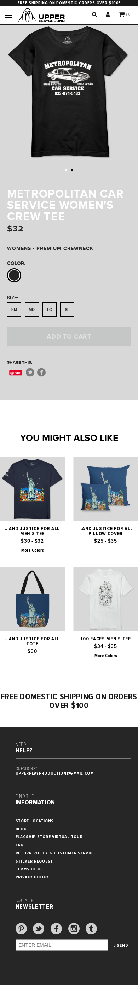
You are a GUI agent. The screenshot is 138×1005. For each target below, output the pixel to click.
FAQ (20, 845)
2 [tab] (72, 170)
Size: (12, 297)
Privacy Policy (32, 877)
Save (18, 373)
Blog (21, 829)
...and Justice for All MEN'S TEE (32, 531)
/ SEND (121, 946)
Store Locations (35, 821)
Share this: (19, 362)
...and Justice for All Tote (32, 641)
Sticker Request (34, 861)
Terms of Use (31, 869)
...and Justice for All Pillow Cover (105, 531)
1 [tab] (66, 170)
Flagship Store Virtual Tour (49, 837)
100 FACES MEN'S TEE (105, 638)
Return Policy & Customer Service (55, 853)
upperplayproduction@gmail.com (55, 773)
